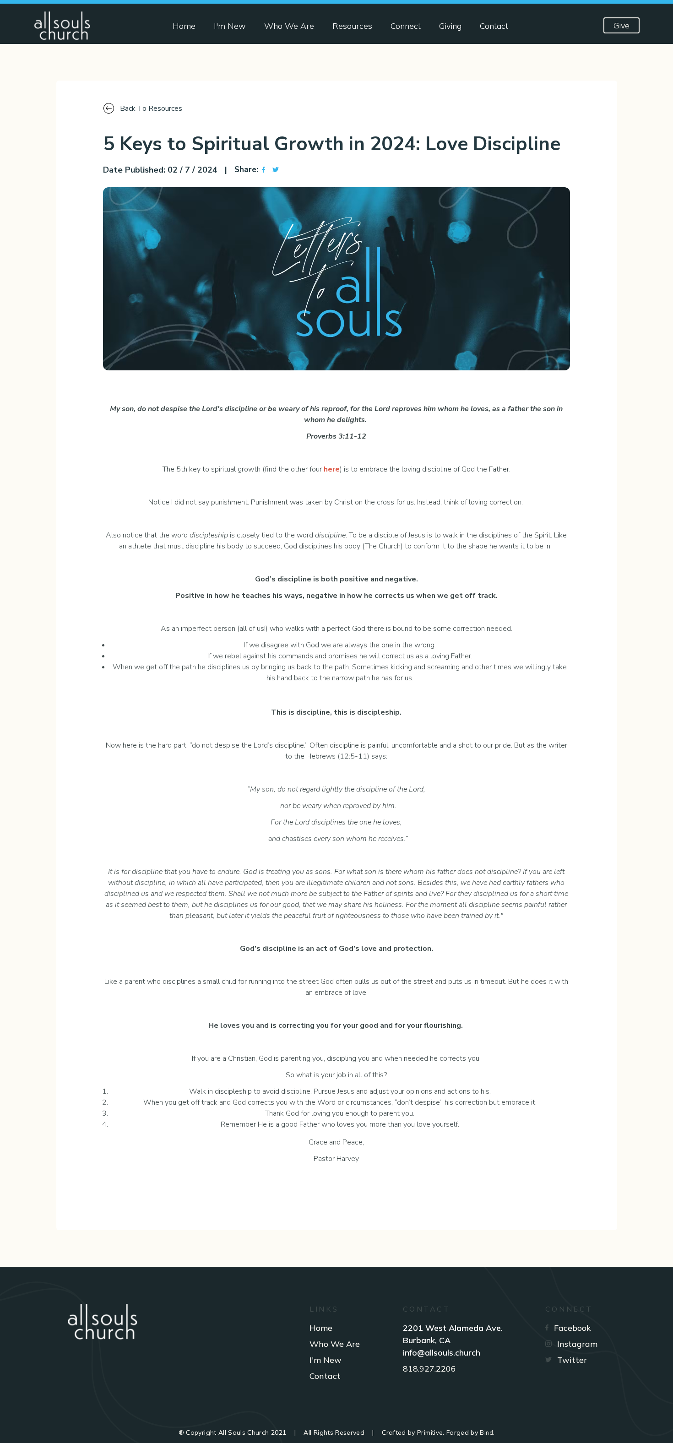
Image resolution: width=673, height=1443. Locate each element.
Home (184, 26)
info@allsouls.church (441, 1352)
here (332, 469)
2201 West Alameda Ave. (453, 1328)
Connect (406, 26)
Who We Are (289, 26)
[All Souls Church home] (65, 25)
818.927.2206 (429, 1368)
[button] (263, 170)
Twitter (572, 1360)
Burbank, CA (426, 1340)
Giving (450, 26)
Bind (486, 1432)
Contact (494, 26)
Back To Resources (151, 108)
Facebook (572, 1328)
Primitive (430, 1432)
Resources (352, 26)
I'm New (230, 26)
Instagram (577, 1344)
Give (621, 25)
